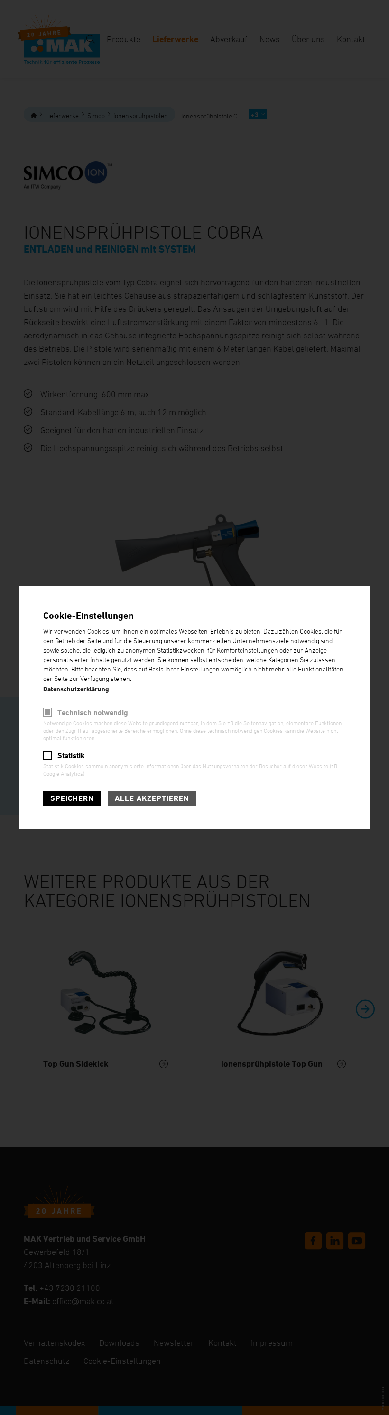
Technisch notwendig (92, 712)
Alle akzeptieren (152, 798)
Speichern (71, 798)
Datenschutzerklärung (76, 689)
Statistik (71, 755)
